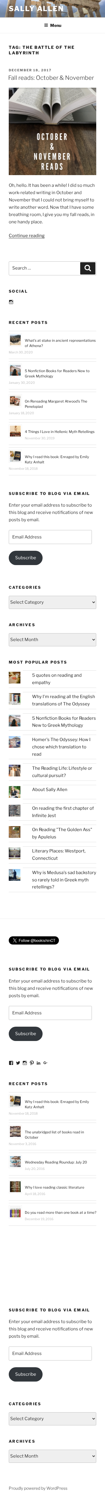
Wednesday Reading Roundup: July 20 (56, 1162)
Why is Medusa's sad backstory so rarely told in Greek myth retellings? (64, 880)
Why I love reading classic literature (54, 1187)
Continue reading (27, 235)
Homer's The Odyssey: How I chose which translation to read (61, 747)
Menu (55, 25)
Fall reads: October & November (51, 77)
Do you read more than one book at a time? (60, 1212)
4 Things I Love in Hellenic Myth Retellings (59, 431)
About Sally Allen (49, 789)
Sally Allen (36, 8)
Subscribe (25, 557)
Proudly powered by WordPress (38, 1488)
